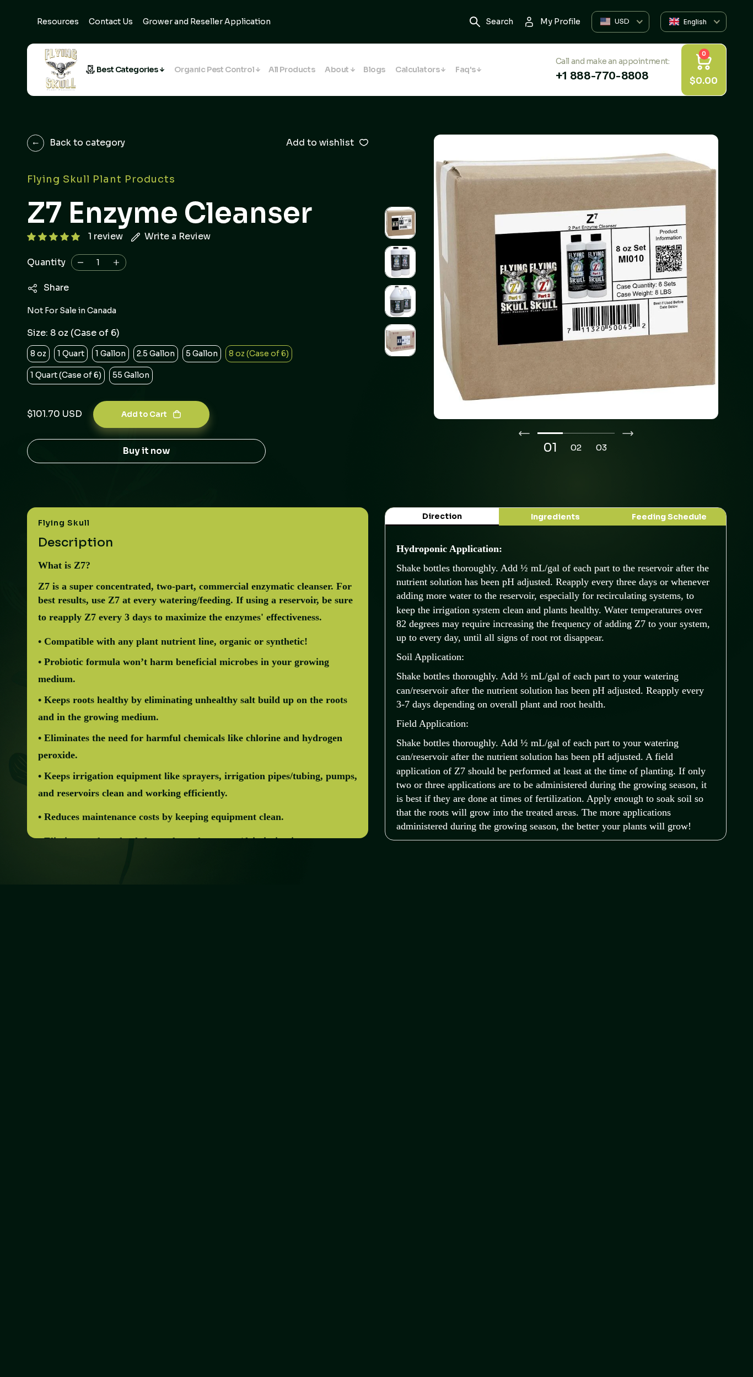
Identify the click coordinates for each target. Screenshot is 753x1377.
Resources (58, 21)
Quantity (46, 262)
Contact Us (111, 21)
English (695, 22)
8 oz (38, 353)
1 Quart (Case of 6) (65, 375)
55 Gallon (130, 375)
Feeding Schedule (669, 517)
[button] (53, 237)
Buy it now (146, 451)
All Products (291, 69)
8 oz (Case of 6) (259, 353)
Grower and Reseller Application (207, 21)
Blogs (374, 69)
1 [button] (554, 447)
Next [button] (627, 433)
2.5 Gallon (156, 353)
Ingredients (555, 517)
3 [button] (604, 447)
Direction (442, 516)
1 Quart (70, 353)
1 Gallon (110, 353)
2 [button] (579, 447)
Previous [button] (524, 433)
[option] (576, 277)
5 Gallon (202, 353)
